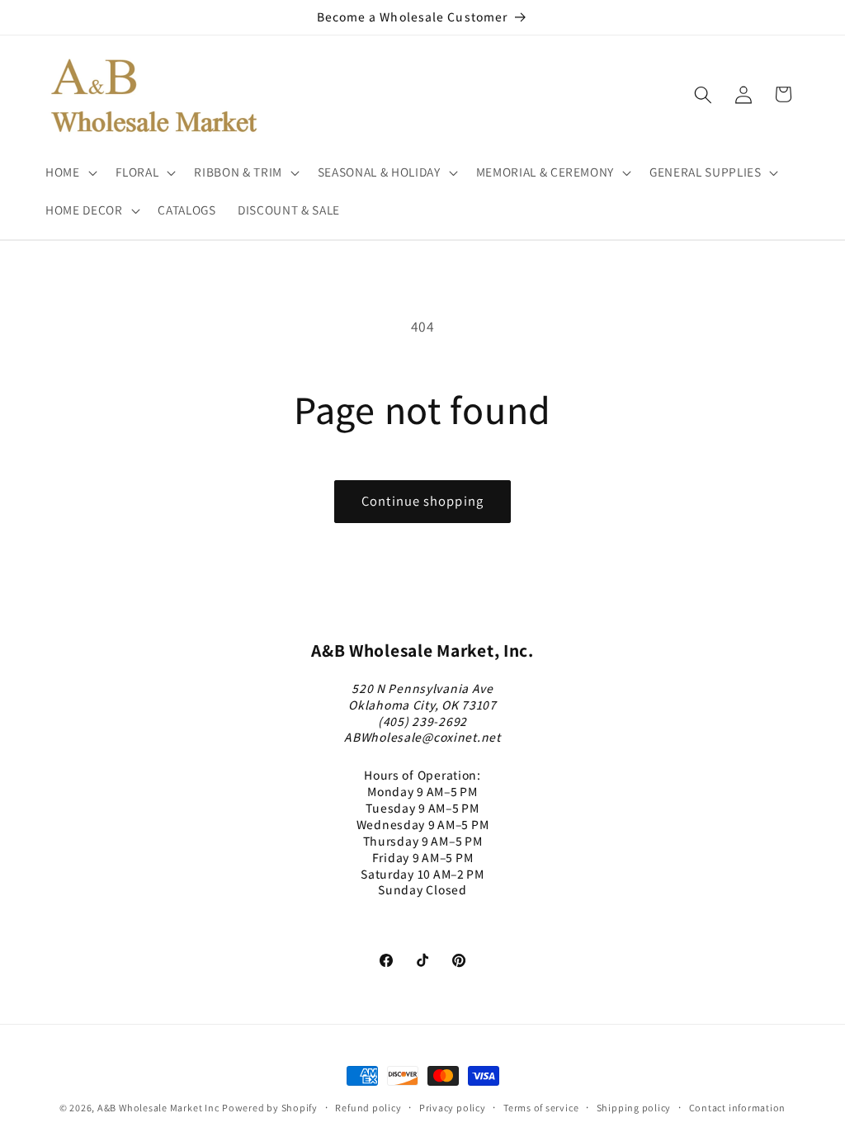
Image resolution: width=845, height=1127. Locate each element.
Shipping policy (634, 1107)
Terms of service (540, 1107)
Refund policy (368, 1107)
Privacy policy (452, 1107)
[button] (70, 172)
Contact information (737, 1107)
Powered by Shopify (270, 1107)
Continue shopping (422, 501)
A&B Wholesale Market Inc (158, 1107)
